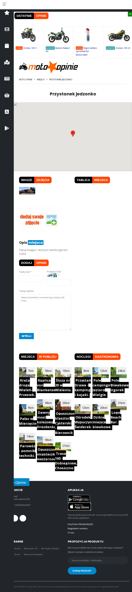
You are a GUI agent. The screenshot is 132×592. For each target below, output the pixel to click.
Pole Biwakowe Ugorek (120, 385)
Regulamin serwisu (78, 528)
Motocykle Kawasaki (33, 554)
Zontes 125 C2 (123, 48)
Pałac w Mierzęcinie (29, 421)
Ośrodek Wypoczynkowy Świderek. (88, 422)
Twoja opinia (26, 291)
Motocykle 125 (30, 548)
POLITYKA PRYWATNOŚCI (80, 524)
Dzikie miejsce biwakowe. (101, 422)
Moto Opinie (25, 79)
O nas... (72, 532)
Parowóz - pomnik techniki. (27, 451)
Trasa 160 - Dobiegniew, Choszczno (66, 460)
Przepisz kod (54, 271)
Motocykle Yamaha (50, 548)
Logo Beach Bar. (116, 417)
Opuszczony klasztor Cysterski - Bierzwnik (65, 423)
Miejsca (40, 79)
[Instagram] (22, 518)
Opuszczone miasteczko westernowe (48, 454)
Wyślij (26, 336)
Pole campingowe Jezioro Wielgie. (103, 387)
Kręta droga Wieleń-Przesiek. (27, 387)
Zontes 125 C (30, 48)
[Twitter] (14, 518)
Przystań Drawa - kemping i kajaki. (83, 387)
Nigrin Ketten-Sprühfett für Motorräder (86, 51)
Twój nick (24, 271)
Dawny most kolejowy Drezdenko (46, 419)
